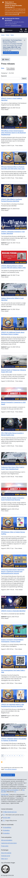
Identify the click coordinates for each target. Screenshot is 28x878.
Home (2, 35)
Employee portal (5, 856)
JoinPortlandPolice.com (10, 52)
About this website (6, 853)
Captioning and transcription (9, 843)
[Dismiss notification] (24, 40)
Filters (6, 59)
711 (15, 791)
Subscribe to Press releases (1, 762)
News (12, 35)
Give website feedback (11, 769)
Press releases (11, 68)
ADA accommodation (6, 840)
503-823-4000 (4, 794)
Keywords (4, 76)
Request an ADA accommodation (10, 790)
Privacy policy (4, 846)
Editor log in (4, 858)
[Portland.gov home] (6, 30)
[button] (21, 30)
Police (7, 35)
